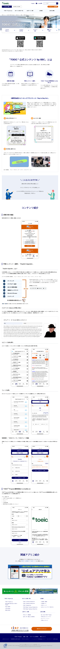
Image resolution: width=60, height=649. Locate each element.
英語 (5, 323)
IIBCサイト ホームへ (42, 628)
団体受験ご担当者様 (16, 6)
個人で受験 (7, 6)
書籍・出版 (25, 636)
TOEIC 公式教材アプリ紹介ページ (28, 561)
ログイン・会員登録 (53, 6)
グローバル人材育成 (34, 636)
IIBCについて (43, 636)
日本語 (25, 323)
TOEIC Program (18, 636)
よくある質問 (40, 3)
